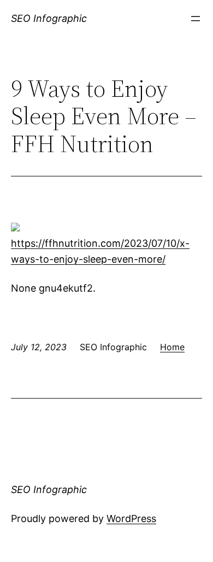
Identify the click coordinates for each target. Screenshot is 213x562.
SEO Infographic (49, 18)
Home (172, 346)
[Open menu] (195, 18)
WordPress (131, 518)
